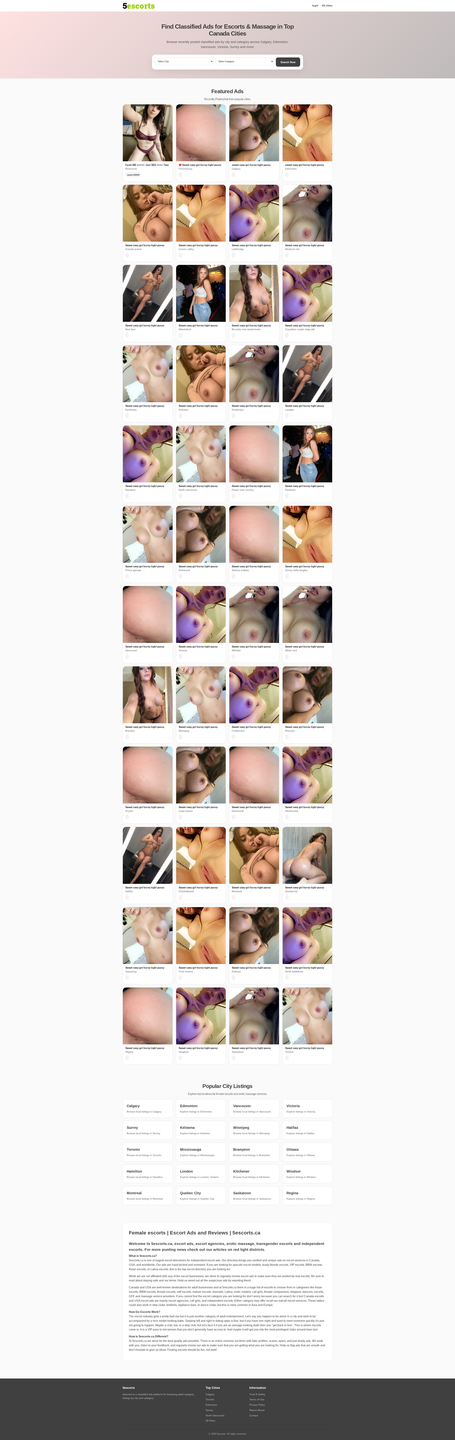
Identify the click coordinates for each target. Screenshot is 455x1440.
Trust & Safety (257, 1394)
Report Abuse (257, 1410)
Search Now (288, 62)
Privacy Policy (257, 1404)
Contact (253, 1415)
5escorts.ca (229, 1287)
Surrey (209, 1410)
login (315, 5)
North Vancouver (215, 1415)
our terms (170, 1280)
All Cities (210, 1420)
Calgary (210, 1394)
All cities (327, 5)
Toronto (210, 1399)
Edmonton (211, 1404)
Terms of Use (256, 1399)
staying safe (150, 1280)
